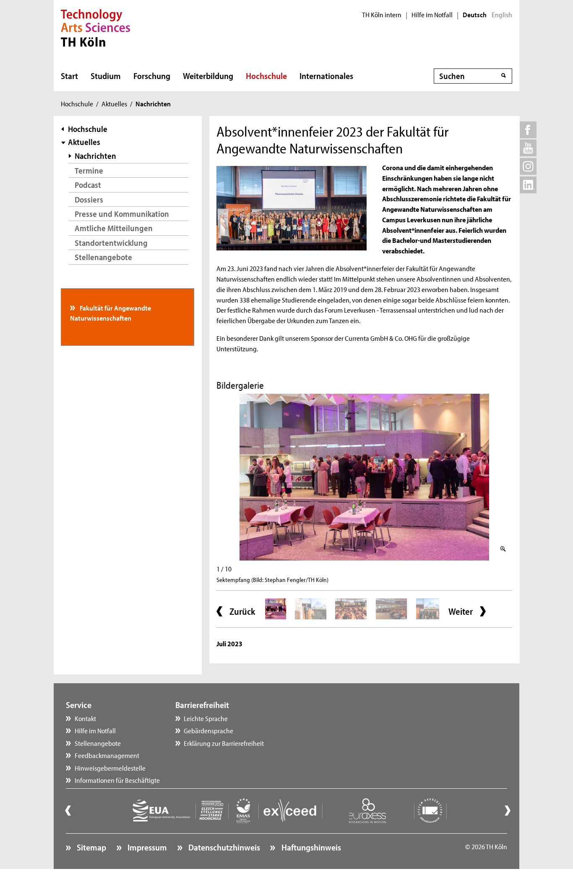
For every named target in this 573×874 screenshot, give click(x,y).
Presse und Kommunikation (122, 213)
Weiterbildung (208, 75)
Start (69, 75)
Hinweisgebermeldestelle (110, 767)
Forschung (151, 75)
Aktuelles (114, 103)
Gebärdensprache (208, 730)
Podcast (88, 184)
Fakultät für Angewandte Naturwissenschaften (110, 312)
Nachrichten (95, 155)
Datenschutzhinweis (223, 847)
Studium (106, 75)
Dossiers (89, 199)
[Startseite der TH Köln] (95, 27)
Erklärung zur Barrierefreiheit (224, 743)
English (502, 15)
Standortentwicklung (111, 242)
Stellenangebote (103, 257)
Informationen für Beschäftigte (117, 779)
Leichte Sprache (206, 718)
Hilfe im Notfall (432, 15)
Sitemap (90, 847)
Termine (89, 170)
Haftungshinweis (310, 847)
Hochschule (266, 75)
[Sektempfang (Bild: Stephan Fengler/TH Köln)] (364, 477)
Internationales (326, 75)
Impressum (146, 847)
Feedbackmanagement (107, 755)
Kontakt (85, 718)
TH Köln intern (381, 15)
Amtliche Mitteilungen (114, 228)
